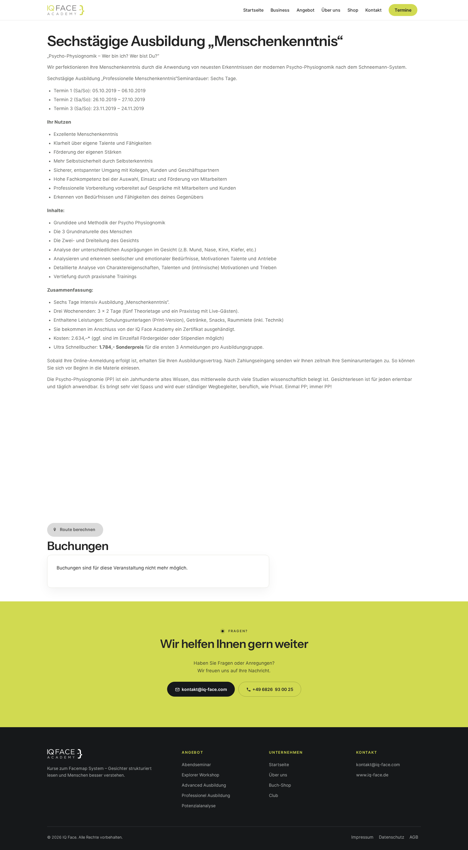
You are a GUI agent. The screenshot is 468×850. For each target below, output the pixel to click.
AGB (414, 837)
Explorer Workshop (200, 774)
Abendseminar (196, 764)
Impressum (362, 837)
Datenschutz (391, 837)
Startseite (279, 764)
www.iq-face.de (372, 774)
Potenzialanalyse (199, 805)
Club (273, 795)
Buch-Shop (280, 785)
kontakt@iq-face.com (378, 764)
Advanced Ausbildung (204, 785)
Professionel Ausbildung (206, 795)
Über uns (278, 774)
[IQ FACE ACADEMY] (65, 10)
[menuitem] (253, 10)
